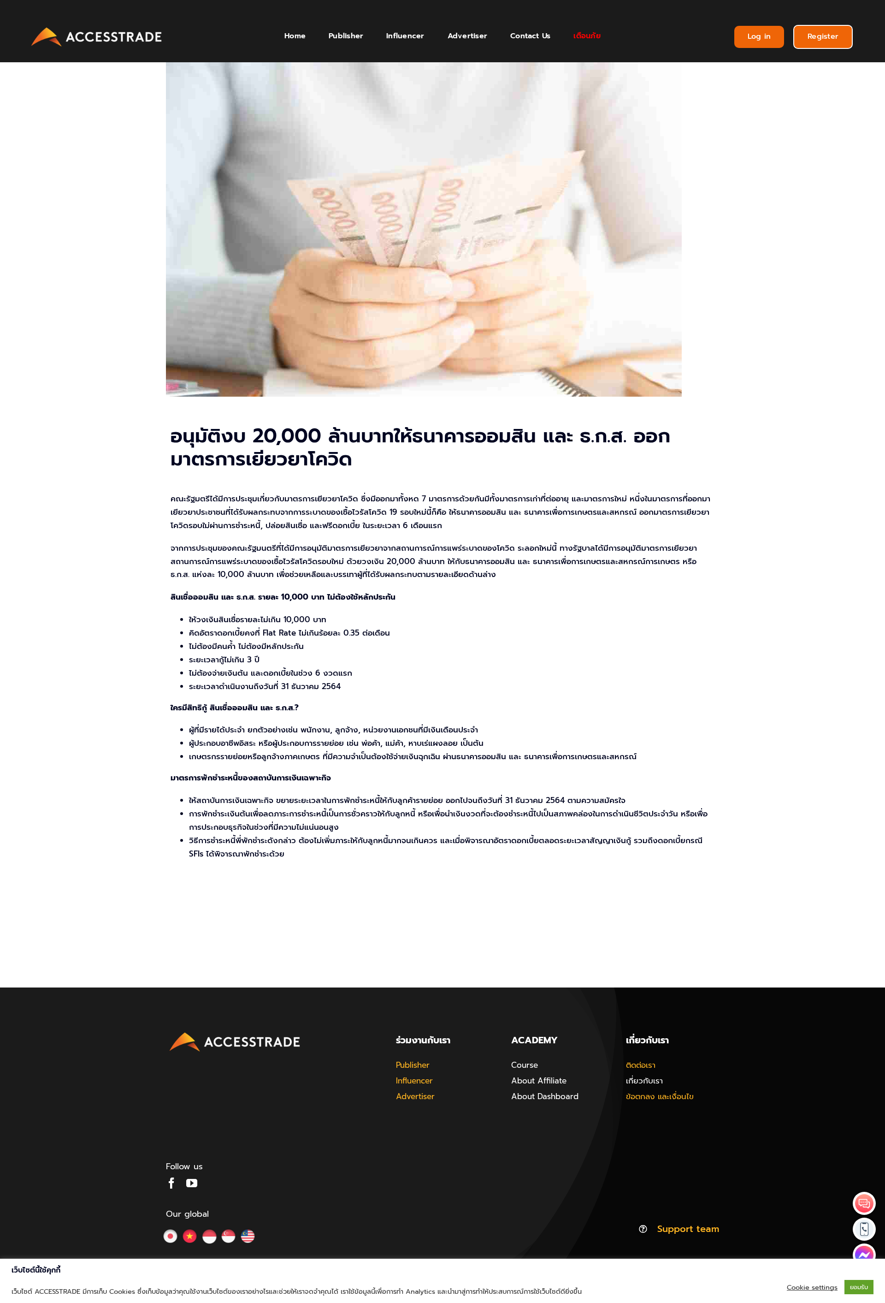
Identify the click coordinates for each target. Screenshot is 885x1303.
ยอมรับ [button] (859, 1287)
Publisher (413, 1065)
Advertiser (415, 1096)
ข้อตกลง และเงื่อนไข (660, 1096)
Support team (688, 1229)
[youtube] (191, 1183)
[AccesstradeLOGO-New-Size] (97, 28)
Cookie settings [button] (812, 1287)
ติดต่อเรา (640, 1065)
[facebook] (171, 1183)
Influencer (414, 1081)
